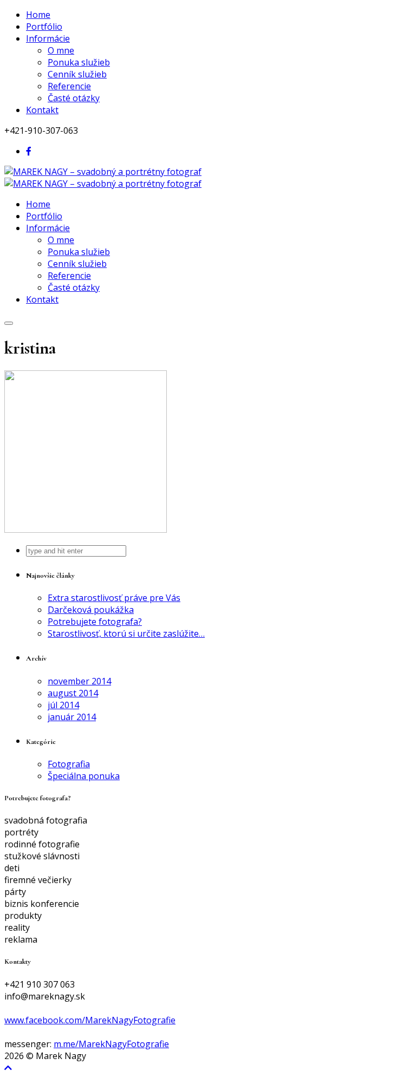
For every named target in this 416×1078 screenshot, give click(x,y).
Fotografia (69, 764)
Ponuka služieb (79, 62)
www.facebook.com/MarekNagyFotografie (90, 1020)
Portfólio (44, 26)
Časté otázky (74, 98)
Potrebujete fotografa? (95, 622)
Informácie (48, 38)
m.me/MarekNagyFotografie (111, 1044)
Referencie (69, 86)
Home (38, 15)
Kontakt (42, 110)
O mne (61, 50)
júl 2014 (63, 705)
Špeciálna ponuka (84, 776)
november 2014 (79, 681)
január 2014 (72, 717)
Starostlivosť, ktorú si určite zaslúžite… (126, 633)
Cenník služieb (77, 74)
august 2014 (73, 693)
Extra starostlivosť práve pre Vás (114, 598)
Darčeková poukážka (91, 610)
